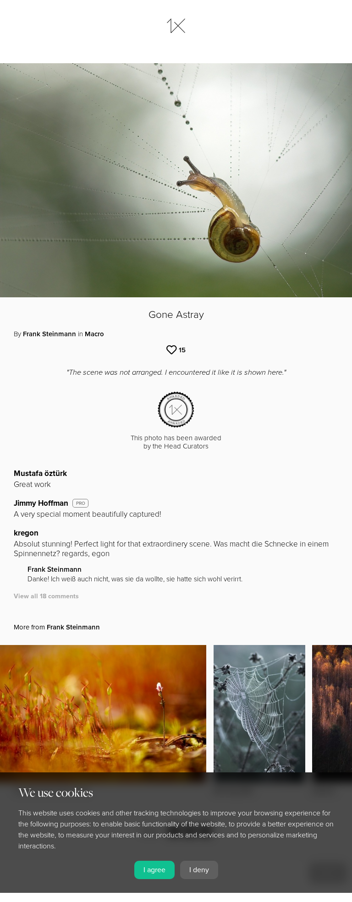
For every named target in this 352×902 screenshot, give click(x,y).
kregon (26, 533)
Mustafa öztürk (40, 473)
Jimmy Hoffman (41, 503)
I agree (154, 870)
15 (182, 350)
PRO (80, 503)
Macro (94, 334)
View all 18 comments (46, 596)
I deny (199, 870)
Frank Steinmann (49, 334)
